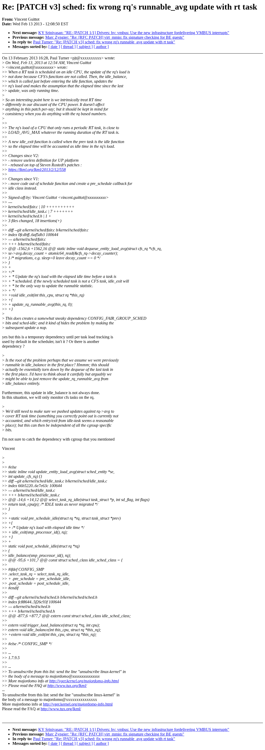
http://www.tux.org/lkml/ (67, 685)
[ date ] (54, 46)
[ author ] (101, 46)
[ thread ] (68, 46)
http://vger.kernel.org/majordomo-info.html (84, 681)
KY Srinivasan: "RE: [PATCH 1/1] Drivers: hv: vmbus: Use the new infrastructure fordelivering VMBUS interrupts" (133, 32)
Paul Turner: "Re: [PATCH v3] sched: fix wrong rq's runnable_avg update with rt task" (104, 42)
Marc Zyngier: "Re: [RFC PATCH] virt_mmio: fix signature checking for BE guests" (114, 37)
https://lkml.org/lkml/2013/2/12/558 (37, 169)
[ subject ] (85, 46)
